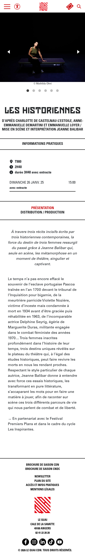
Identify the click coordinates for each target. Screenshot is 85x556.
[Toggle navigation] (7, 6)
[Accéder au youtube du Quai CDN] (59, 541)
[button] (7, 6)
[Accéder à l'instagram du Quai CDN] (34, 541)
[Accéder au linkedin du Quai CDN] (42, 541)
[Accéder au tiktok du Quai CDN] (51, 541)
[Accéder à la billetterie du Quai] (70, 6)
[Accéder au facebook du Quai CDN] (25, 541)
